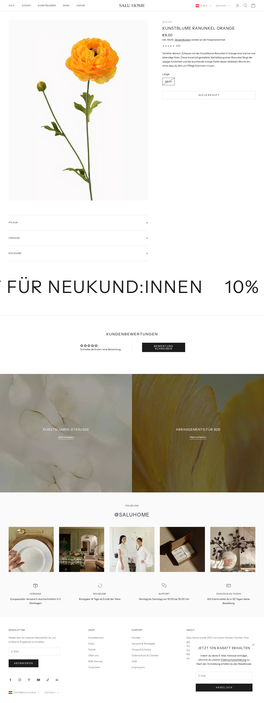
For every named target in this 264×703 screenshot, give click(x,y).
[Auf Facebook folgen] (10, 680)
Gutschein (94, 667)
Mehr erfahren (198, 437)
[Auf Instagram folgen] (20, 680)
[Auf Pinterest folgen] (29, 680)
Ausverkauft (209, 95)
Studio (26, 5)
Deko (66, 5)
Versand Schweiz (141, 649)
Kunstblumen (47, 5)
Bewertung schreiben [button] (163, 347)
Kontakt (136, 637)
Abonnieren (23, 663)
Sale (12, 5)
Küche (81, 5)
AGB (134, 661)
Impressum (138, 667)
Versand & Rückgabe (143, 643)
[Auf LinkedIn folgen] (57, 680)
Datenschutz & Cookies (145, 655)
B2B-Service (95, 661)
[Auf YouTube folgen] (38, 680)
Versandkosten (183, 39)
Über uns (93, 655)
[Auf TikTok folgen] (48, 680)
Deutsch (221, 5)
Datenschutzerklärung (233, 659)
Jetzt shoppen (66, 437)
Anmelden (224, 687)
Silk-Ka (167, 21)
